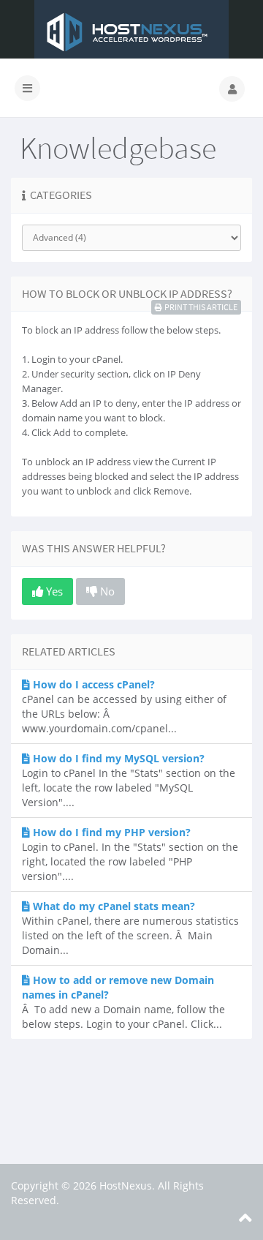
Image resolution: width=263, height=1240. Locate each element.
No (106, 591)
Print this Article (200, 306)
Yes (53, 591)
